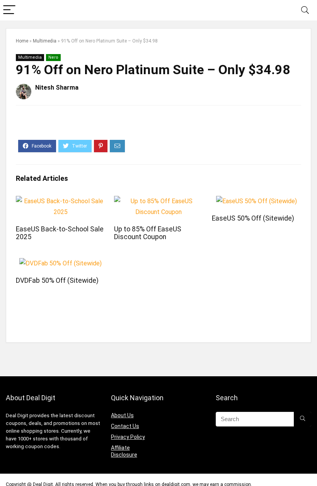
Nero (53, 57)
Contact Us (125, 426)
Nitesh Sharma (56, 87)
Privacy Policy (128, 437)
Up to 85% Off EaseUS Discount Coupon (147, 233)
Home (22, 41)
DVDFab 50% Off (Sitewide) (57, 280)
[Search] (305, 10)
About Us (122, 415)
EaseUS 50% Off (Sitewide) (253, 218)
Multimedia (44, 41)
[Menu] (9, 10)
